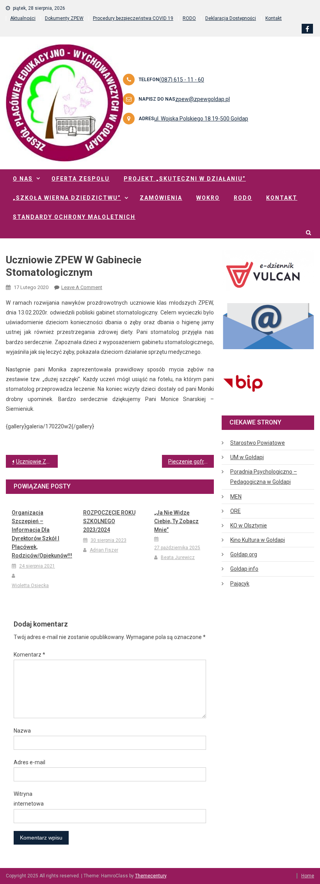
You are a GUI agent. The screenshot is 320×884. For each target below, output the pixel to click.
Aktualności (23, 18)
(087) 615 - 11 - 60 (181, 79)
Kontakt (273, 18)
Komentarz (29, 654)
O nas (23, 179)
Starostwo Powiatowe (257, 443)
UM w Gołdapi (247, 457)
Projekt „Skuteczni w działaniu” (185, 179)
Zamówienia (161, 198)
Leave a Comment (81, 287)
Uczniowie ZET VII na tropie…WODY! (37, 461)
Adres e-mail (29, 762)
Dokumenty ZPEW (64, 18)
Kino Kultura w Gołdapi (257, 540)
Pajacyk (239, 583)
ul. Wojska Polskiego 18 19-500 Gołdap (201, 118)
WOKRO (208, 198)
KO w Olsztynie (248, 525)
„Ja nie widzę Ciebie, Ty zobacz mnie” (176, 521)
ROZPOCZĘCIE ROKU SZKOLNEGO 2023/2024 (109, 521)
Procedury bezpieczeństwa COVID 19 (133, 18)
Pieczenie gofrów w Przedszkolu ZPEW (191, 461)
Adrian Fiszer (104, 550)
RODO (189, 18)
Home (307, 876)
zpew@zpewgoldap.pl (202, 99)
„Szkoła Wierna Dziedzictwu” (67, 198)
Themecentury (150, 876)
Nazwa (22, 731)
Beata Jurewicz (178, 557)
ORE (235, 511)
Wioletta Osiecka (30, 585)
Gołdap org (243, 554)
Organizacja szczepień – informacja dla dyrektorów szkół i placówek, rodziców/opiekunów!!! (39, 534)
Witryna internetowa (29, 799)
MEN (236, 496)
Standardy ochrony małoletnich (74, 217)
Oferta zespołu (81, 179)
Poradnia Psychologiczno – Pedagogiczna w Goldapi (263, 477)
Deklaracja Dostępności (230, 18)
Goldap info (244, 569)
